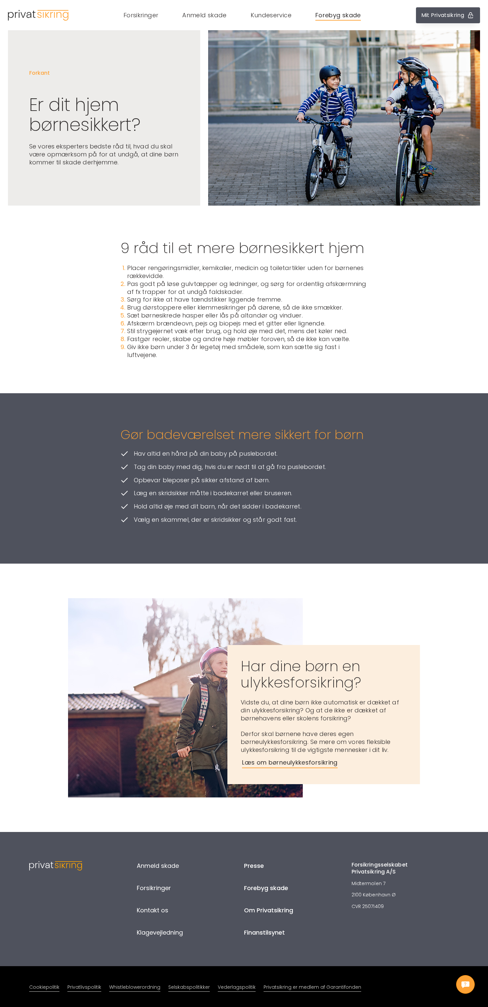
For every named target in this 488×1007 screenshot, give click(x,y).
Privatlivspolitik (84, 987)
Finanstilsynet (264, 932)
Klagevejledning (160, 932)
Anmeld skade (204, 15)
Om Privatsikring (268, 910)
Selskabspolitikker (189, 987)
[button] (242, 15)
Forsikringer (140, 15)
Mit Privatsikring (442, 15)
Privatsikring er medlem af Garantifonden (312, 987)
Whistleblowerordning (134, 987)
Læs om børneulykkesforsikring (289, 762)
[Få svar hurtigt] (465, 984)
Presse (254, 866)
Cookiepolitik (44, 987)
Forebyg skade (338, 15)
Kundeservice (271, 15)
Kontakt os (152, 910)
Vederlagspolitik (237, 987)
